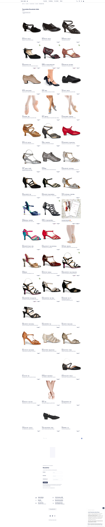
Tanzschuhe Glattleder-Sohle (26, 12)
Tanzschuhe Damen (31, 3)
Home (24, 3)
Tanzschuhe (27, 3)
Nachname (44, 475)
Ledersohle (36, 3)
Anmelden (45, 482)
